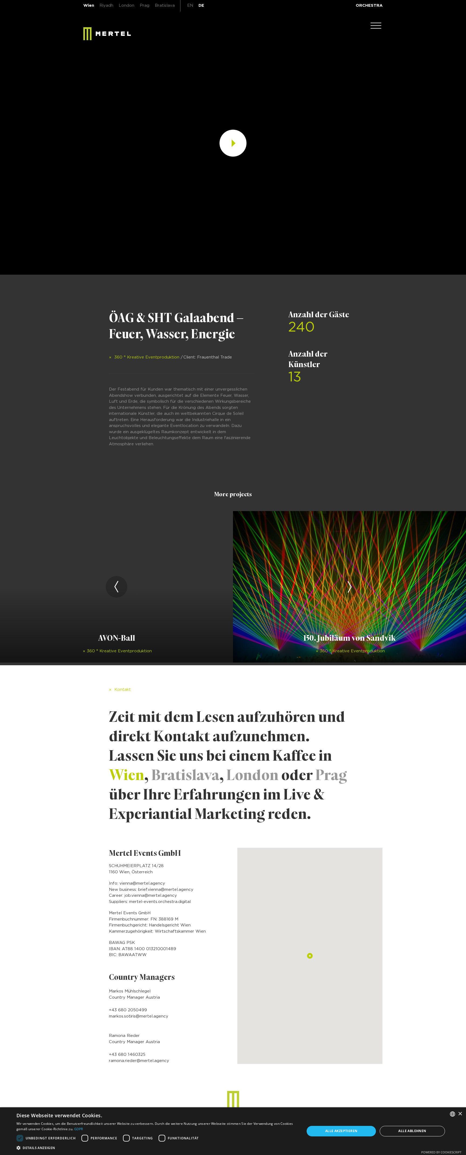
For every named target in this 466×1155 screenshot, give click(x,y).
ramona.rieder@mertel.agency (139, 1061)
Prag (144, 6)
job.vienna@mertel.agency (151, 896)
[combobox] (452, 1114)
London (126, 6)
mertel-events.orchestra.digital (160, 902)
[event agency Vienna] (107, 33)
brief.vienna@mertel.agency (165, 890)
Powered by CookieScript (441, 1152)
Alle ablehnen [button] (412, 1131)
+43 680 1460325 (127, 1055)
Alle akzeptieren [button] (341, 1131)
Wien (88, 6)
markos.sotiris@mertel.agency (138, 1016)
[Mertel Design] (233, 1100)
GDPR (78, 1129)
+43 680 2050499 (128, 1010)
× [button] (460, 1114)
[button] (156, 1147)
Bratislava (165, 6)
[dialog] (233, 1131)
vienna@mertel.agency (142, 883)
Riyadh (106, 6)
